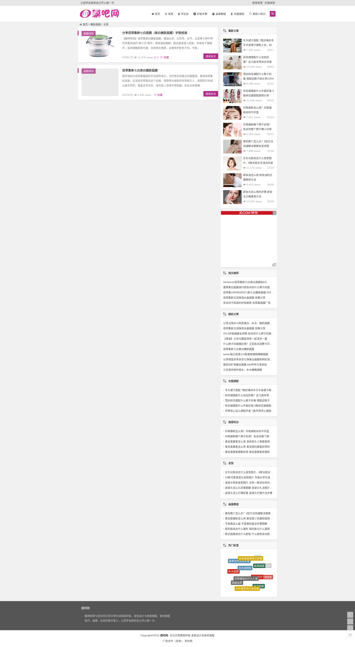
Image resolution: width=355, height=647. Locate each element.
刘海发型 (270, 2)
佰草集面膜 (253, 587)
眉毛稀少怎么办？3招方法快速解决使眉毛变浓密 (253, 513)
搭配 (263, 584)
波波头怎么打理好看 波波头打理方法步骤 (248, 492)
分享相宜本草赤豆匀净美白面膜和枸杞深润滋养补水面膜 (255, 359)
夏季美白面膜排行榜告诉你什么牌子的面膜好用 (250, 287)
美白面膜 (233, 580)
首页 (85, 24)
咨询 (178, 640)
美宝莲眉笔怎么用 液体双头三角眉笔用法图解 (251, 441)
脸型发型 (257, 2)
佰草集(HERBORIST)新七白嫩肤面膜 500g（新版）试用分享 (258, 292)
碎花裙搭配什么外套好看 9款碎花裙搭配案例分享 (253, 405)
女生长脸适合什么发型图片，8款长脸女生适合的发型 (258, 163)
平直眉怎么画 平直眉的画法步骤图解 (246, 523)
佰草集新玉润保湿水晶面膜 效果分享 (244, 297)
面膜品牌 (237, 573)
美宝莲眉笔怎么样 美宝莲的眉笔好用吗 (247, 446)
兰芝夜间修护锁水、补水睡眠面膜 (242, 369)
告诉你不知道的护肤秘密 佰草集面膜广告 (247, 302)
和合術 (188, 640)
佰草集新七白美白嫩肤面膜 (140, 70)
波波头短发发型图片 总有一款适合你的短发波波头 (254, 482)
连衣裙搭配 (245, 557)
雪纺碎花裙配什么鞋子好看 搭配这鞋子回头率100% (254, 400)
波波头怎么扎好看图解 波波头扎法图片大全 (250, 487)
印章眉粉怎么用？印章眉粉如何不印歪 (247, 431)
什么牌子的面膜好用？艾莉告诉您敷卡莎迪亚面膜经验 (254, 343)
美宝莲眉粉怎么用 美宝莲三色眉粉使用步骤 (250, 518)
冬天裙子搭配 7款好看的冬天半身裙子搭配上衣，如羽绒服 (258, 45)
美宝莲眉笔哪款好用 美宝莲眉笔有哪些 (247, 451)
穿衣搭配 (209, 635)
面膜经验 (88, 33)
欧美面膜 (259, 558)
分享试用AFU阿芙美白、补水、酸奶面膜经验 (249, 323)
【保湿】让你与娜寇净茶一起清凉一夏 (245, 338)
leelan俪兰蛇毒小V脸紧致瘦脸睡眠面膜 (245, 354)
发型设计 (196, 635)
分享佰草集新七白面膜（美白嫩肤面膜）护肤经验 (154, 32)
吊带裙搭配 (265, 571)
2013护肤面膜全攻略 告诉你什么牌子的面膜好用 (251, 333)
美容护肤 (185, 635)
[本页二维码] (350, 635)
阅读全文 (211, 56)
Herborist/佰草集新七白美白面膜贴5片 (245, 282)
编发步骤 (241, 586)
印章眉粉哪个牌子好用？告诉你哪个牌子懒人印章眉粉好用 (257, 129)
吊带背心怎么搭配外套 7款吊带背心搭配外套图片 (253, 410)
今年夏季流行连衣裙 (247, 577)
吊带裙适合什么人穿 (246, 565)
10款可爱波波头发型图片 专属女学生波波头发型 (252, 477)
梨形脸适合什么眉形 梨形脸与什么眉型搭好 (250, 528)
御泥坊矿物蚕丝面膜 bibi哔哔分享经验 (245, 364)
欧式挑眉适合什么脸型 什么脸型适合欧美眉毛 (251, 534)
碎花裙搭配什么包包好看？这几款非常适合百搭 (252, 395)
